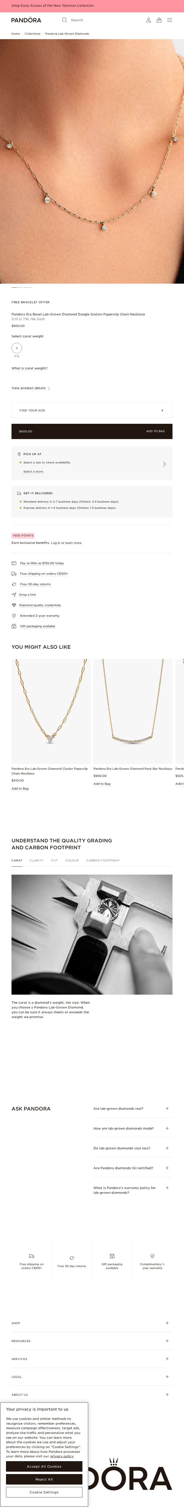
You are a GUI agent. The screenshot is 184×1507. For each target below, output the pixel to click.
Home (16, 33)
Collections (32, 33)
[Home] (26, 20)
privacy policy (62, 1456)
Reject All (44, 1479)
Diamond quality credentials (40, 605)
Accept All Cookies (44, 1466)
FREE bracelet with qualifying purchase (44, 5)
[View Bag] (159, 20)
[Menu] (169, 20)
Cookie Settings (44, 1492)
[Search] (64, 20)
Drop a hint (27, 594)
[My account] (148, 20)
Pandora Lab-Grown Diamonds (67, 33)
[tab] (19, 862)
